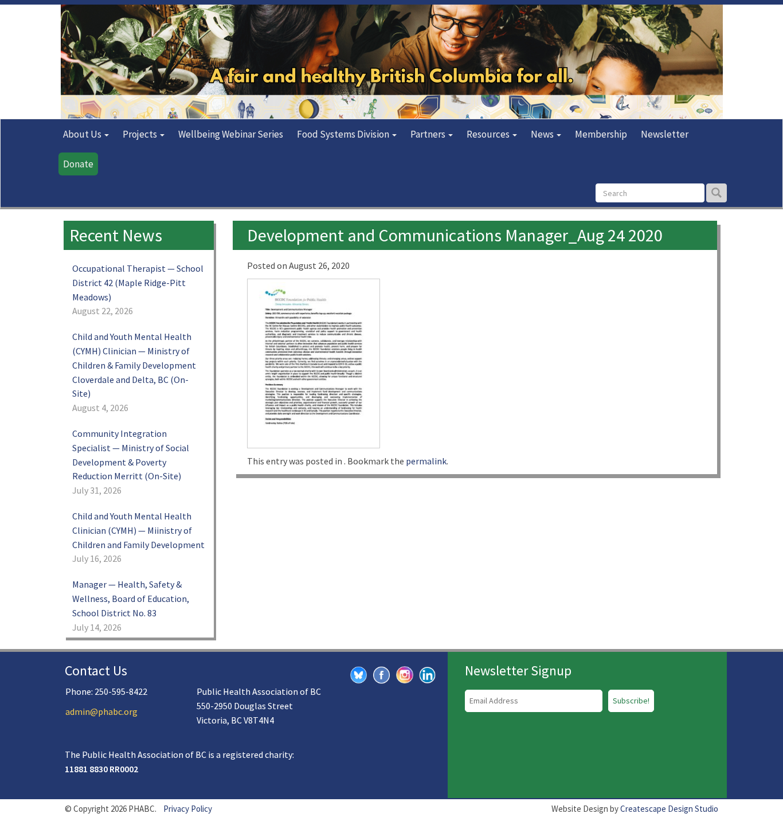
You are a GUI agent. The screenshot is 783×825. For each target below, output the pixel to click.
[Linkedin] (427, 673)
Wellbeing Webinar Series (230, 134)
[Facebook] (381, 673)
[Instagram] (404, 673)
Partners (428, 134)
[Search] (716, 192)
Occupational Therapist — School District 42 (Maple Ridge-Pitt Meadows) (137, 283)
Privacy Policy (187, 808)
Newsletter (664, 134)
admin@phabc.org (101, 711)
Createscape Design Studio (669, 808)
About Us (83, 134)
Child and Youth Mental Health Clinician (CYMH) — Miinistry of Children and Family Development (138, 530)
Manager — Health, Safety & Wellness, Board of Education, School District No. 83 (130, 598)
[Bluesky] (358, 673)
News (543, 134)
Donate (78, 164)
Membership (601, 134)
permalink (426, 461)
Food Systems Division (344, 134)
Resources (489, 134)
